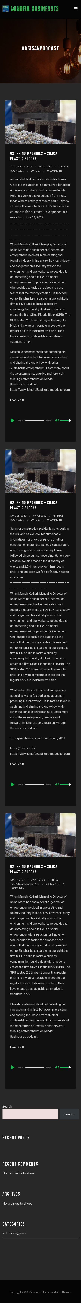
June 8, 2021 (17, 879)
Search (7, 1106)
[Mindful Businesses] (30, 9)
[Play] (12, 420)
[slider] (65, 423)
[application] (40, 420)
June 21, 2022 (18, 515)
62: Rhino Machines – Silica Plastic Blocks (33, 156)
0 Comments (55, 170)
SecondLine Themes (59, 1292)
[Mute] (57, 420)
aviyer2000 (45, 166)
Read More (17, 400)
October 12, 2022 (21, 166)
